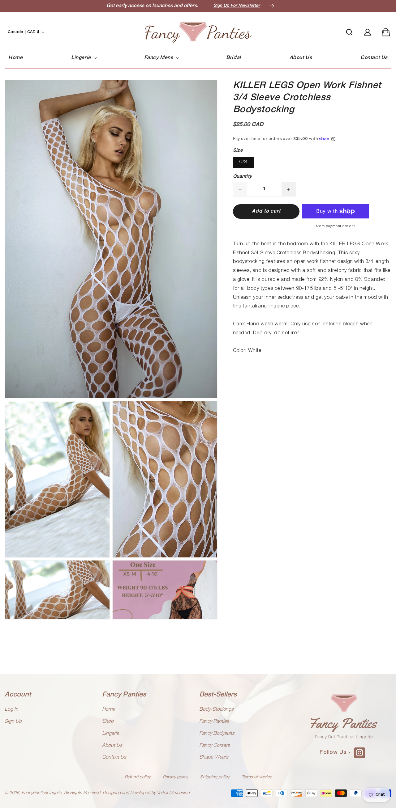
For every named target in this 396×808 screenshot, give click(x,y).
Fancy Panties (214, 721)
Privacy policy (175, 777)
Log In (11, 709)
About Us (112, 745)
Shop (108, 721)
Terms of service (257, 777)
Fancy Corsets (214, 745)
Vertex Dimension (173, 793)
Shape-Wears (213, 757)
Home (108, 709)
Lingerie (110, 733)
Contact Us (114, 757)
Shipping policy (214, 777)
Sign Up (13, 721)
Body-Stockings (216, 709)
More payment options (335, 226)
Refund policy (137, 777)
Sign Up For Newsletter (236, 6)
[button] (83, 58)
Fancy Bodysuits (217, 733)
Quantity (242, 177)
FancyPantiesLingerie (42, 793)
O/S (243, 162)
